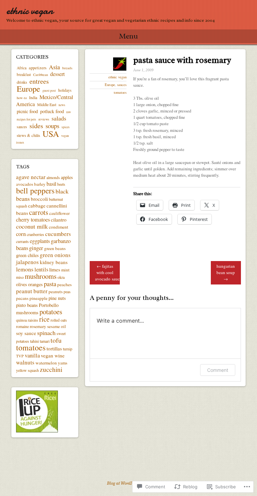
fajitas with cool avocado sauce (107, 272)
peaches (64, 284)
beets (61, 184)
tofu (56, 340)
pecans (22, 298)
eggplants (40, 241)
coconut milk (32, 226)
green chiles (27, 255)
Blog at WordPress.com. (128, 483)
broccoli (39, 198)
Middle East (46, 104)
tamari (45, 341)
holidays (65, 90)
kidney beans (54, 262)
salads (59, 118)
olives (21, 284)
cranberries (35, 234)
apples (67, 177)
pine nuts (57, 298)
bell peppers (35, 190)
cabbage (37, 205)
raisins (33, 320)
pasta (50, 283)
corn (21, 234)
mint (65, 270)
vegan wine (53, 355)
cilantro (59, 219)
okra (61, 277)
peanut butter (32, 291)
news (62, 105)
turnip (67, 348)
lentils (41, 269)
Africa (21, 67)
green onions (55, 255)
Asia (54, 67)
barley (40, 184)
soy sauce (26, 333)
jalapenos (27, 262)
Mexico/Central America (44, 100)
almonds (53, 177)
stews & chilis (28, 135)
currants (22, 241)
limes (54, 269)
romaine (22, 326)
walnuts (25, 362)
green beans (55, 248)
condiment (58, 227)
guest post (49, 90)
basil (51, 183)
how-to (22, 97)
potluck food (52, 111)
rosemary (38, 326)
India (33, 97)
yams (62, 363)
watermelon (46, 363)
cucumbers (58, 234)
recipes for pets (26, 119)
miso (20, 277)
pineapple (38, 298)
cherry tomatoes (33, 219)
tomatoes (120, 92)
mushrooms (41, 276)
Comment (217, 370)
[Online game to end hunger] (37, 431)
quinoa (21, 320)
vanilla (32, 355)
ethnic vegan (29, 11)
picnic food (27, 111)
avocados (24, 184)
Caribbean (40, 74)
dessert (57, 74)
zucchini (51, 369)
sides (36, 125)
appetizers (38, 68)
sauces (121, 84)
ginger (36, 248)
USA (50, 133)
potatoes (50, 311)
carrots (38, 212)
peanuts (56, 291)
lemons (24, 269)
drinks (22, 82)
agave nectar (31, 177)
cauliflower (59, 213)
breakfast (24, 74)
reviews (43, 119)
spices (66, 127)
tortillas (54, 348)
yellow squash (27, 370)
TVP (20, 355)
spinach (46, 333)
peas (67, 291)
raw (68, 112)
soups (52, 125)
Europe (110, 84)
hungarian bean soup (226, 272)
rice (44, 319)
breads (67, 67)
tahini (34, 341)
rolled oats (59, 320)
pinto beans (27, 305)
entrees (39, 81)
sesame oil (56, 326)
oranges (35, 284)
